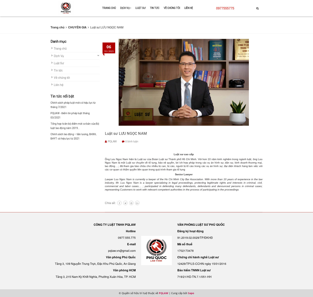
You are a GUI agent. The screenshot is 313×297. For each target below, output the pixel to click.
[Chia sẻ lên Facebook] (119, 203)
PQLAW (163, 293)
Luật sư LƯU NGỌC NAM (126, 133)
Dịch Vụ (125, 8)
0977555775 (225, 8)
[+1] (137, 203)
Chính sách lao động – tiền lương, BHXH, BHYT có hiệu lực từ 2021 (73, 136)
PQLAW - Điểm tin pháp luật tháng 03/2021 (70, 115)
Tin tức (154, 8)
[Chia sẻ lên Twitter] (125, 203)
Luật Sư (140, 8)
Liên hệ (188, 8)
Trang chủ (109, 8)
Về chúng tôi (172, 8)
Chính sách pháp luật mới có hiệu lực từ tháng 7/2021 (73, 105)
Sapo (191, 293)
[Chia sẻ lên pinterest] (131, 203)
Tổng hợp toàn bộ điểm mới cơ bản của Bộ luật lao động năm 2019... (75, 126)
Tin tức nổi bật (62, 96)
